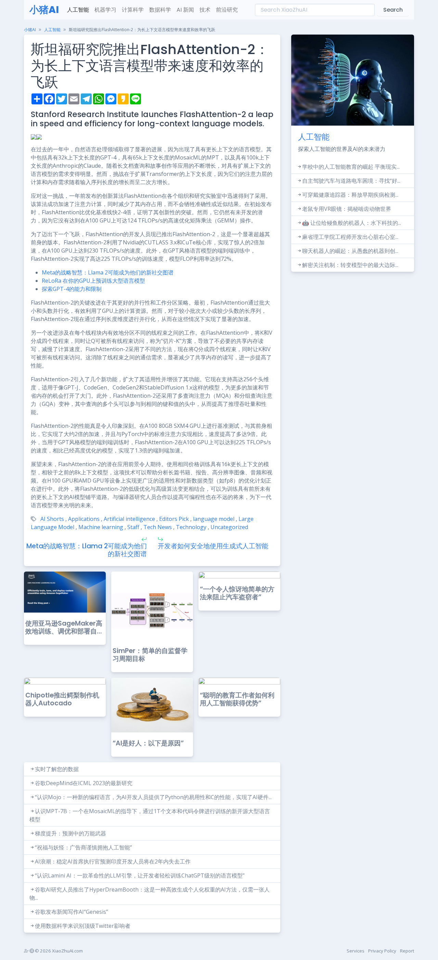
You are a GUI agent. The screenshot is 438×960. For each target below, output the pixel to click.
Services (355, 951)
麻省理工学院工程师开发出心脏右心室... (350, 237)
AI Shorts (52, 519)
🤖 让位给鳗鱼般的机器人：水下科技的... (351, 223)
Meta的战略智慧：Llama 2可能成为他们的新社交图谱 (107, 272)
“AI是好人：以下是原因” (148, 743)
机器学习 (105, 10)
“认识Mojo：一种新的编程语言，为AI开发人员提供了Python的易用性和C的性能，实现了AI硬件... (153, 797)
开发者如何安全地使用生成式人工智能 (213, 546)
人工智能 (78, 10)
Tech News (157, 527)
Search (393, 10)
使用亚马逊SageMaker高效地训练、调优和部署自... (63, 627)
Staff (133, 527)
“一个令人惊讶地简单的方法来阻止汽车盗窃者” (237, 593)
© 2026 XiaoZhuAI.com (58, 951)
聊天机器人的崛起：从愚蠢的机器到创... (350, 251)
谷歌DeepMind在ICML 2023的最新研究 (83, 783)
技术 (204, 10)
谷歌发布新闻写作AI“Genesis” (71, 912)
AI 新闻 (185, 10)
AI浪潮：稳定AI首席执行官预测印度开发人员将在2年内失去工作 (113, 861)
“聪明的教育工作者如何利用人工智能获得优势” (237, 699)
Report (407, 951)
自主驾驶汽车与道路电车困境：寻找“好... (351, 180)
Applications (84, 519)
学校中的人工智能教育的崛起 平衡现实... (351, 166)
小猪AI (44, 9)
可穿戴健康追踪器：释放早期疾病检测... (350, 195)
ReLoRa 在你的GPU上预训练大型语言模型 (93, 280)
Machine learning (100, 527)
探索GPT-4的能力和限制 (72, 289)
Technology (191, 527)
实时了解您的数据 (57, 769)
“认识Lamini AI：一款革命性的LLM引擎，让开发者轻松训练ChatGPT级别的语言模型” (140, 875)
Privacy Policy (382, 951)
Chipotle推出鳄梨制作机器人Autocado (62, 699)
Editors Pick (174, 519)
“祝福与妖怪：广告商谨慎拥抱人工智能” (83, 847)
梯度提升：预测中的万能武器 (70, 833)
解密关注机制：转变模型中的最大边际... (350, 265)
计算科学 (133, 10)
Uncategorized (229, 527)
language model (213, 519)
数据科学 (160, 10)
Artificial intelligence (129, 519)
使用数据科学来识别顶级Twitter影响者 (82, 926)
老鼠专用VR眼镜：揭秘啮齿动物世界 (346, 209)
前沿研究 (227, 10)
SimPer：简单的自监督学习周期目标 (150, 654)
